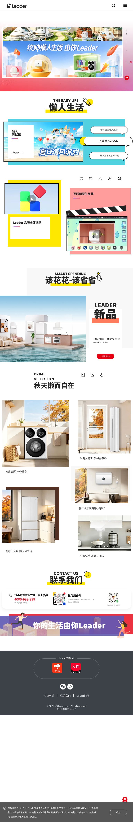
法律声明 (49, 695)
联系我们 (65, 695)
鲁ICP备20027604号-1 (66, 709)
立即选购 (105, 356)
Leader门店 (83, 695)
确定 (118, 812)
